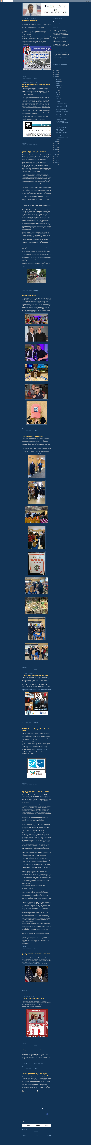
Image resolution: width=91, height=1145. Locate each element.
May (57, 92)
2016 (56, 151)
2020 (56, 143)
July (57, 89)
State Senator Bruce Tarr (57, 20)
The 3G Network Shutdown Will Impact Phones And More (36, 85)
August (57, 87)
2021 (56, 141)
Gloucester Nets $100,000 (30, 20)
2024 (56, 74)
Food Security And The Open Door (32, 436)
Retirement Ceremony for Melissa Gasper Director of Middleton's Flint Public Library (35, 1074)
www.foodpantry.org (38, 453)
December (58, 79)
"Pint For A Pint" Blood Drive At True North (35, 675)
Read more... (24, 76)
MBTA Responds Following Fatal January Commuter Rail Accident (34, 152)
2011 (56, 160)
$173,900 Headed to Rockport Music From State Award (36, 729)
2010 (56, 162)
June (57, 90)
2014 (56, 154)
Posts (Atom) (30, 1138)
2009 (56, 164)
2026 (56, 70)
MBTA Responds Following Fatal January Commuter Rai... (61, 106)
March (57, 96)
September (58, 85)
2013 (56, 156)
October (58, 83)
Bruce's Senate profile (57, 62)
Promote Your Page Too (57, 23)
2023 (56, 76)
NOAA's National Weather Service (60, 64)
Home (37, 1135)
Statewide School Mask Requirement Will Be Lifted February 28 (35, 792)
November (58, 81)
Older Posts (48, 1135)
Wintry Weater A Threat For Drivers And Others (36, 1050)
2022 (56, 78)
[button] (26, 1122)
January (58, 139)
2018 (56, 147)
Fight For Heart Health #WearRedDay (33, 998)
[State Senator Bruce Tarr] (53, 21)
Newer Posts (24, 1135)
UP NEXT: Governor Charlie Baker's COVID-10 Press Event (36, 954)
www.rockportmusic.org (42, 749)
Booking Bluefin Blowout (29, 295)
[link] (44, 1099)
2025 (56, 72)
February (58, 98)
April (57, 94)
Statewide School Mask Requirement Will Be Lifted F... (62, 123)
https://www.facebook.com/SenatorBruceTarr (31, 963)
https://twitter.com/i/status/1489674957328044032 (32, 1063)
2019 (56, 145)
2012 (56, 158)
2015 (56, 153)
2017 (56, 149)
